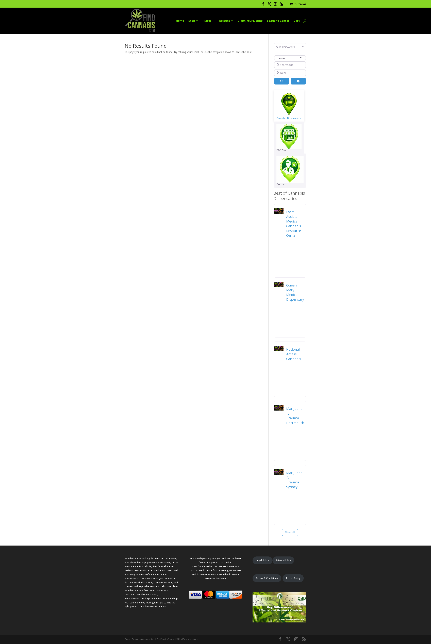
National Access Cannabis (293, 354)
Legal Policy (262, 560)
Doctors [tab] (280, 184)
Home (180, 21)
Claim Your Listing (250, 21)
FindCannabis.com (163, 566)
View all (290, 532)
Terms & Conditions (267, 578)
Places (207, 21)
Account (224, 21)
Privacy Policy (283, 560)
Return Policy (293, 578)
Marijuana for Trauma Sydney (294, 479)
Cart (297, 21)
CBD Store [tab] (282, 150)
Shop (191, 21)
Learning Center (278, 21)
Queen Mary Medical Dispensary (295, 292)
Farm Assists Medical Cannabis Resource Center (293, 224)
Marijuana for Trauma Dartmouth (295, 415)
